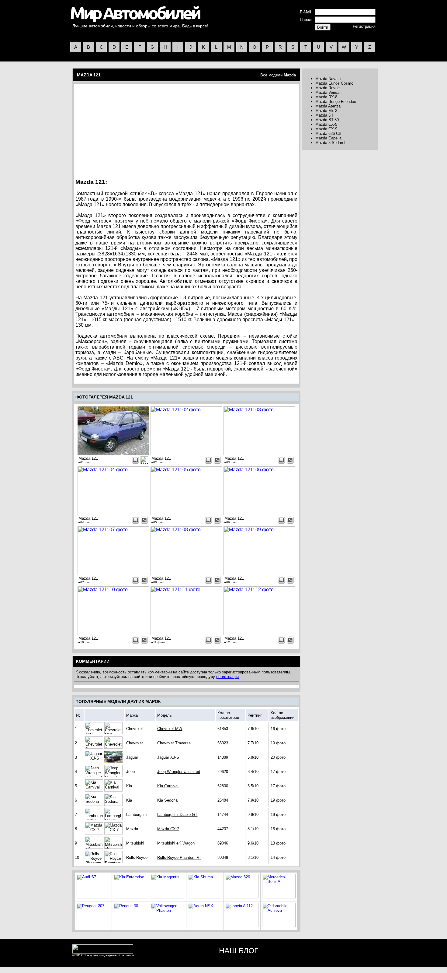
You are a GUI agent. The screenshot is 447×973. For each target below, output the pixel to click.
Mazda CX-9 (326, 129)
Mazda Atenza (328, 106)
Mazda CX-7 (168, 829)
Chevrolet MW (169, 728)
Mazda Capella (328, 138)
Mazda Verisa (327, 92)
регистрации (227, 676)
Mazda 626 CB (328, 133)
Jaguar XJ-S (168, 757)
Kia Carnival (167, 786)
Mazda (290, 75)
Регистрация (364, 26)
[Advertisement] (127, 129)
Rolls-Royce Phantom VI (179, 857)
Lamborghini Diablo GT (177, 814)
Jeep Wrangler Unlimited (178, 771)
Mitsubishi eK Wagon (176, 843)
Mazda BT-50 (327, 120)
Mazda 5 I (324, 115)
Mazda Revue (327, 88)
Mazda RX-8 (326, 97)
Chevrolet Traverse (174, 743)
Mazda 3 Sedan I (330, 142)
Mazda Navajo (328, 78)
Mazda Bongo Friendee (335, 101)
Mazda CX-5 (326, 124)
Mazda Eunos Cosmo (334, 83)
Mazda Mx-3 (326, 110)
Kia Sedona (167, 800)
